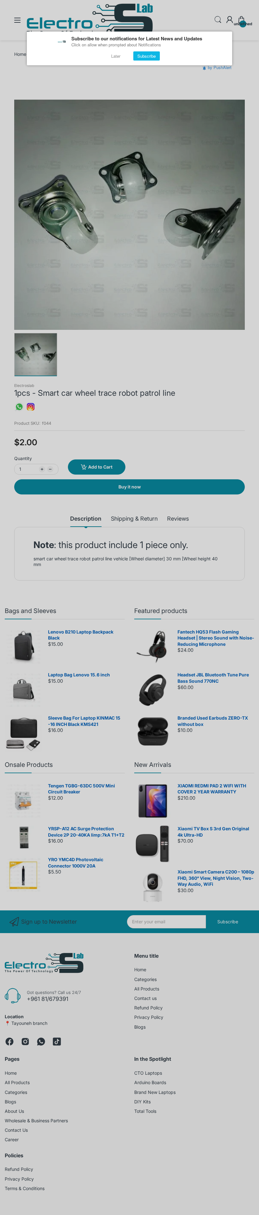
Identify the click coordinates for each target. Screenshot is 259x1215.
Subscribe (146, 56)
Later (115, 56)
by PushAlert (220, 67)
